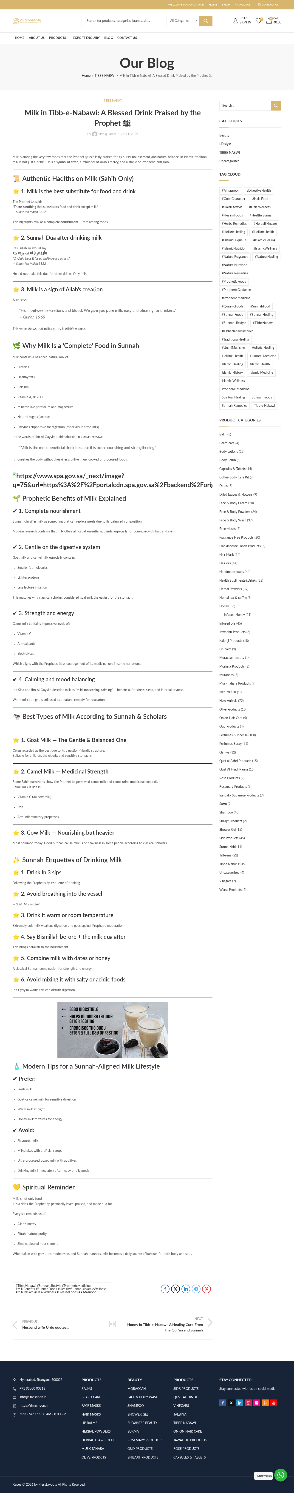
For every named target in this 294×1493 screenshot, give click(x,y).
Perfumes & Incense (233, 735)
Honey (224, 606)
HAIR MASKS (91, 1414)
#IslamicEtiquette (234, 240)
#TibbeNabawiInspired (238, 331)
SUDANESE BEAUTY (142, 1423)
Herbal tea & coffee (233, 598)
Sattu (223, 804)
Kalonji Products (230, 641)
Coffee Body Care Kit (234, 477)
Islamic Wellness (233, 381)
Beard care (227, 443)
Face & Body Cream (233, 503)
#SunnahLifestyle (234, 323)
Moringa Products (232, 666)
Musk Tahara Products (235, 683)
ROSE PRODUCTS (186, 1448)
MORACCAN (136, 1389)
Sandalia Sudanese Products (239, 795)
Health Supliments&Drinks (238, 580)
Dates (223, 486)
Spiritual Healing (233, 397)
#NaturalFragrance (235, 257)
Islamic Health (260, 364)
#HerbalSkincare (265, 223)
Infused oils (227, 623)
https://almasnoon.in (34, 1405)
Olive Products (229, 709)
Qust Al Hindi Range (233, 769)
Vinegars (225, 881)
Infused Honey (234, 615)
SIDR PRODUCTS (186, 1389)
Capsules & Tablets (232, 469)
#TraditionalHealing (235, 339)
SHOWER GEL (137, 1414)
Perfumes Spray (230, 743)
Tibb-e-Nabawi (264, 405)
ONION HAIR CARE (187, 1431)
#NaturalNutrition (234, 265)
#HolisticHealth (263, 232)
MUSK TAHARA (93, 1448)
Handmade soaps (231, 572)
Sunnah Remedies (234, 405)
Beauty (224, 135)
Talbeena (225, 855)
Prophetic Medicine (235, 389)
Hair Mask (226, 555)
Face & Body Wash (232, 520)
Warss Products (230, 890)
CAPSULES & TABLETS (189, 1457)
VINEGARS (181, 1406)
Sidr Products (228, 838)
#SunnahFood (260, 306)
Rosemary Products (233, 786)
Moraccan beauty (231, 658)
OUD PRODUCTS (140, 1448)
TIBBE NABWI (105, 75)
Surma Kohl (227, 847)
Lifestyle (225, 144)
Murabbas (226, 675)
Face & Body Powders (234, 512)
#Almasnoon (231, 190)
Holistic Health (232, 356)
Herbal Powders (230, 589)
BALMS (87, 1389)
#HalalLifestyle (232, 207)
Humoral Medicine (263, 356)
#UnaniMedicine (233, 348)
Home (86, 75)
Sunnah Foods (262, 397)
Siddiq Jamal (107, 134)
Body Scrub (227, 460)
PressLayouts (48, 1484)
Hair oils (225, 563)
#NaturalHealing (266, 257)
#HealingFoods (232, 215)
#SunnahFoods (232, 314)
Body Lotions (228, 451)
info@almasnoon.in (33, 1397)
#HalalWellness (260, 207)
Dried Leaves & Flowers (235, 494)
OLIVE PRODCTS (94, 1457)
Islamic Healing (232, 364)
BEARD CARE (91, 1397)
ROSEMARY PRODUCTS (145, 1440)
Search (205, 21)
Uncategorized (229, 161)
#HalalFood (260, 199)
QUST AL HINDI (185, 1397)
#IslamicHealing (264, 240)
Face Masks (227, 529)
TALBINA (179, 1414)
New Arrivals (228, 700)
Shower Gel (227, 829)
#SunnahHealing (261, 314)
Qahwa (224, 752)
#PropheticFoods (234, 281)
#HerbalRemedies (234, 223)
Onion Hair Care (230, 718)
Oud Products (229, 726)
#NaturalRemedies (235, 273)
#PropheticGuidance (236, 290)
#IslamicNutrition (234, 248)
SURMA (133, 1431)
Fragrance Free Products (236, 537)
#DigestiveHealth (258, 190)
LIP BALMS (89, 1423)
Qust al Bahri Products (235, 761)
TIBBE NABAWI (184, 1423)
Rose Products (229, 778)
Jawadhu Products (232, 632)
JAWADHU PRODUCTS (190, 1440)
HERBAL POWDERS (96, 1431)
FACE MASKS (91, 1406)
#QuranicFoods (232, 306)
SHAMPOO (135, 1406)
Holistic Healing (263, 348)
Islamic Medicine (261, 372)
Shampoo (226, 812)
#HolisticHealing (233, 232)
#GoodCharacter (233, 199)
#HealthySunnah (261, 215)
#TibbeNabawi (263, 323)
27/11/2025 (129, 134)
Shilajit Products (230, 821)
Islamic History (232, 372)
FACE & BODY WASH (142, 1397)
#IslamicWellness (265, 248)
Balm (222, 434)
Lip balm (225, 649)
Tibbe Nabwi (228, 864)
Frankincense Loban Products (240, 546)
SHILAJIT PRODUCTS (142, 1457)
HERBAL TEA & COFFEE (99, 1440)
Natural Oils (227, 692)
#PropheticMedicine (236, 298)
